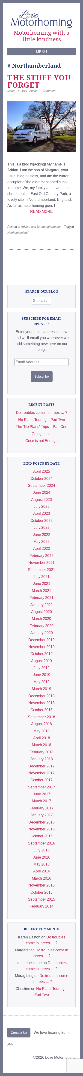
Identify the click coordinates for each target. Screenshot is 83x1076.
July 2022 (42, 527)
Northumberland (17, 232)
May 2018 (41, 731)
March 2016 (41, 878)
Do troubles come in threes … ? (41, 413)
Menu (41, 52)
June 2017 (41, 794)
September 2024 (41, 485)
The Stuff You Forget (39, 81)
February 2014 (41, 906)
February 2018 (41, 752)
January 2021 (41, 605)
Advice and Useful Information (41, 226)
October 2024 (41, 479)
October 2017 (41, 780)
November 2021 (41, 563)
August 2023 (41, 500)
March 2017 (41, 801)
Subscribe (41, 376)
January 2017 (41, 815)
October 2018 (41, 710)
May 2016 (41, 864)
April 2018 (41, 738)
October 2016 (41, 836)
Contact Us (19, 1032)
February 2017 (41, 808)
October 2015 (41, 892)
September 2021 (41, 570)
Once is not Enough (41, 441)
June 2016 (41, 857)
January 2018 (41, 759)
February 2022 (41, 556)
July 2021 (42, 577)
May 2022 (41, 542)
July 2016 (42, 850)
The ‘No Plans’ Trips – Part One (41, 427)
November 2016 (41, 829)
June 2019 (41, 675)
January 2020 (41, 633)
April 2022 (41, 548)
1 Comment (48, 91)
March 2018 (41, 745)
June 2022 (41, 535)
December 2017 (41, 766)
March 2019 (41, 689)
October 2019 (41, 654)
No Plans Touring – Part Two (41, 420)
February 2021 (41, 598)
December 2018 (41, 696)
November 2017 (41, 773)
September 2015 (41, 899)
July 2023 (42, 506)
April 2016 (41, 871)
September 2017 (41, 787)
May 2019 (41, 682)
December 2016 (41, 822)
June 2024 (41, 492)
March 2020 (41, 619)
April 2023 (41, 513)
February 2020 (41, 626)
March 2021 (41, 591)
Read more (41, 211)
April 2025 (41, 471)
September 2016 (41, 843)
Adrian (33, 91)
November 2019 (41, 647)
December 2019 (41, 640)
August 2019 (41, 661)
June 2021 (41, 584)
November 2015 (41, 885)
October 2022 (41, 521)
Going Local (41, 434)
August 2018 (41, 724)
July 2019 (42, 668)
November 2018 (41, 703)
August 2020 (41, 612)
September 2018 (41, 717)
